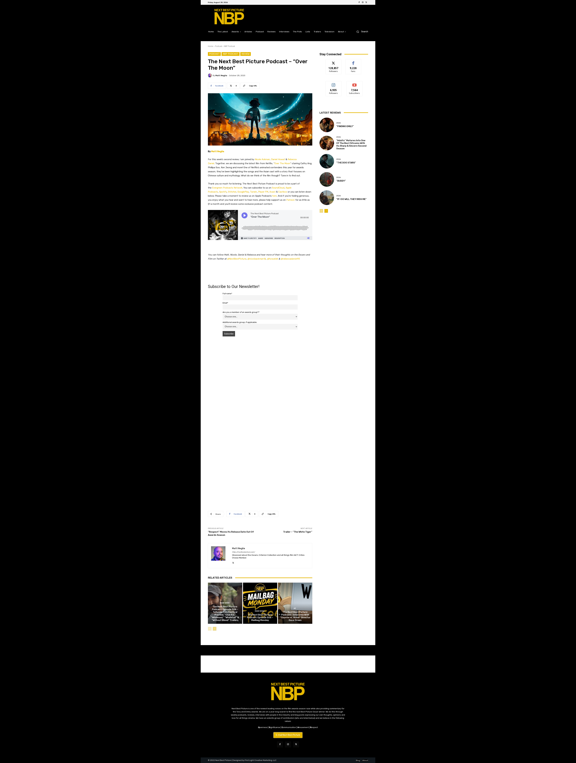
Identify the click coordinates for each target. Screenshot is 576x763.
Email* (225, 303)
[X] (366, 2)
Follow (333, 61)
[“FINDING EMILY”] (327, 125)
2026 (338, 123)
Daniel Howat (278, 159)
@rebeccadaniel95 (290, 258)
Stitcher (232, 191)
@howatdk (272, 258)
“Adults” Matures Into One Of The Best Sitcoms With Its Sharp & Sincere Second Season (351, 144)
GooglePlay (243, 191)
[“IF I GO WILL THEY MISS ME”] (327, 197)
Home (210, 46)
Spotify (223, 191)
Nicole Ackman (262, 159)
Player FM (263, 191)
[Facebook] (359, 2)
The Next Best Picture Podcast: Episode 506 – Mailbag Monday (260, 617)
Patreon (290, 200)
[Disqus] (260, 381)
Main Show (225, 603)
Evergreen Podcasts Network (227, 187)
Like (353, 61)
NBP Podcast (229, 46)
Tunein (253, 191)
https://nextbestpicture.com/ (243, 552)
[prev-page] (210, 629)
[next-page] (214, 629)
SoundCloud (278, 187)
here (274, 196)
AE (295, 608)
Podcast (218, 46)
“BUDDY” (341, 180)
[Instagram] (362, 2)
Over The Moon (282, 163)
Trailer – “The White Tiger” (297, 531)
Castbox (282, 191)
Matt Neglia (221, 75)
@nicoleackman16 (256, 258)
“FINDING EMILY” (345, 126)
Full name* (227, 293)
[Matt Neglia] (210, 75)
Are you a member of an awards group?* (241, 312)
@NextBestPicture (236, 258)
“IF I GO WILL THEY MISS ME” (351, 199)
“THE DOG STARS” (346, 162)
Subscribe (354, 83)
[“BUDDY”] (327, 179)
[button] (361, 31)
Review (246, 54)
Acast (272, 191)
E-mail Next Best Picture (288, 735)
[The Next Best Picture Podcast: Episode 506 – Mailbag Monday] (260, 603)
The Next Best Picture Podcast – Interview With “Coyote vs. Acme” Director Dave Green (295, 616)
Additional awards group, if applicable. (240, 322)
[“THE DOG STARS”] (327, 161)
